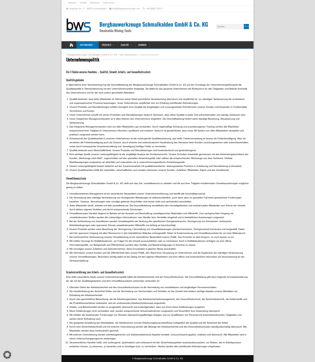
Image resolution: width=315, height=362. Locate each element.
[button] (7, 355)
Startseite (72, 3)
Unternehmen (86, 44)
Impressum (95, 3)
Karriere (142, 44)
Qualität (125, 44)
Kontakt (83, 3)
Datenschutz (108, 3)
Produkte (106, 44)
